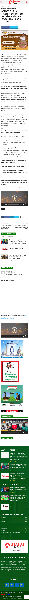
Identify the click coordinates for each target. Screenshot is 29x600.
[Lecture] (3, 204)
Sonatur (17, 208)
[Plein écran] (25, 204)
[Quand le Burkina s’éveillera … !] (4, 249)
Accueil (2, 6)
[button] (14, 198)
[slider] (13, 204)
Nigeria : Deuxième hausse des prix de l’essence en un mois (21, 227)
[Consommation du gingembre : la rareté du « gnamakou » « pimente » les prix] (5, 489)
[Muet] (23, 204)
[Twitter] (17, 585)
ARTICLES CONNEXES (8, 234)
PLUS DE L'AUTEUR (7, 236)
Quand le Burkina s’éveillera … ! (17, 248)
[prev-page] (2, 263)
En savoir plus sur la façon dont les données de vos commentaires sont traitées (13, 317)
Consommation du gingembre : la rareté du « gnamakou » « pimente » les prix (18, 489)
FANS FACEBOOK (7, 438)
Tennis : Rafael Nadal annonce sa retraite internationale (6, 227)
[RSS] (12, 585)
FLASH (15, 8)
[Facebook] (7, 585)
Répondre (8, 276)
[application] (14, 198)
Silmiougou (12, 208)
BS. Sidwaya (5, 23)
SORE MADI (9, 271)
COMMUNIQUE (9, 8)
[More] (19, 27)
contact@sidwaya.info (14, 574)
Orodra (7, 208)
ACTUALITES (8, 6)
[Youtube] (22, 585)
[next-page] (4, 263)
